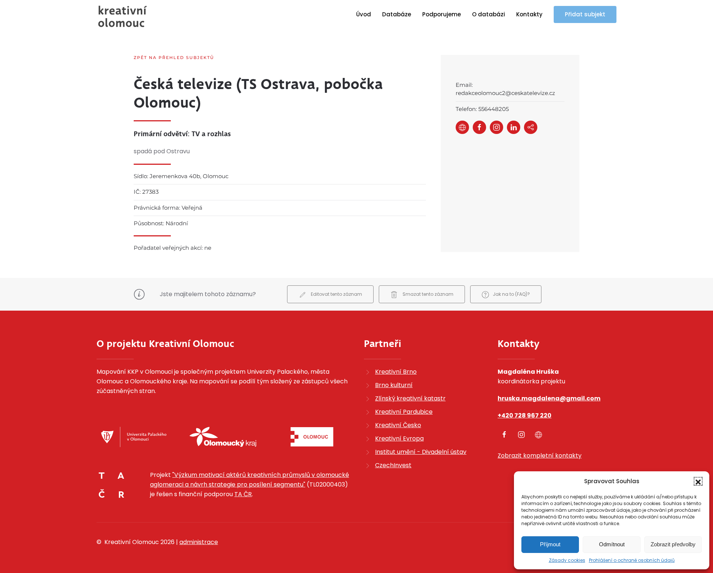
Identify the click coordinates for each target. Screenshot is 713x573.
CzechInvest (393, 465)
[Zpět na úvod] (122, 16)
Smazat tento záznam (427, 294)
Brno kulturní (394, 385)
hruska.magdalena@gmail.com (549, 398)
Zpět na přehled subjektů (174, 57)
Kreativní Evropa (399, 438)
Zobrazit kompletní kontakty (540, 455)
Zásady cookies (567, 560)
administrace (198, 542)
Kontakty (529, 14)
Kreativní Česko (398, 425)
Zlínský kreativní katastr (410, 398)
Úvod (363, 14)
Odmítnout (612, 544)
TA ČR (243, 494)
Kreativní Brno (396, 371)
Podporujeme (441, 14)
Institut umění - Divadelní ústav (420, 452)
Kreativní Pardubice (404, 411)
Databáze (396, 14)
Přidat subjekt (585, 14)
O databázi (488, 14)
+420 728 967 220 (524, 415)
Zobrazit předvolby (673, 544)
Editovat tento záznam (336, 294)
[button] (698, 481)
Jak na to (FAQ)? (511, 294)
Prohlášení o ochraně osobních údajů (632, 560)
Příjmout (550, 544)
